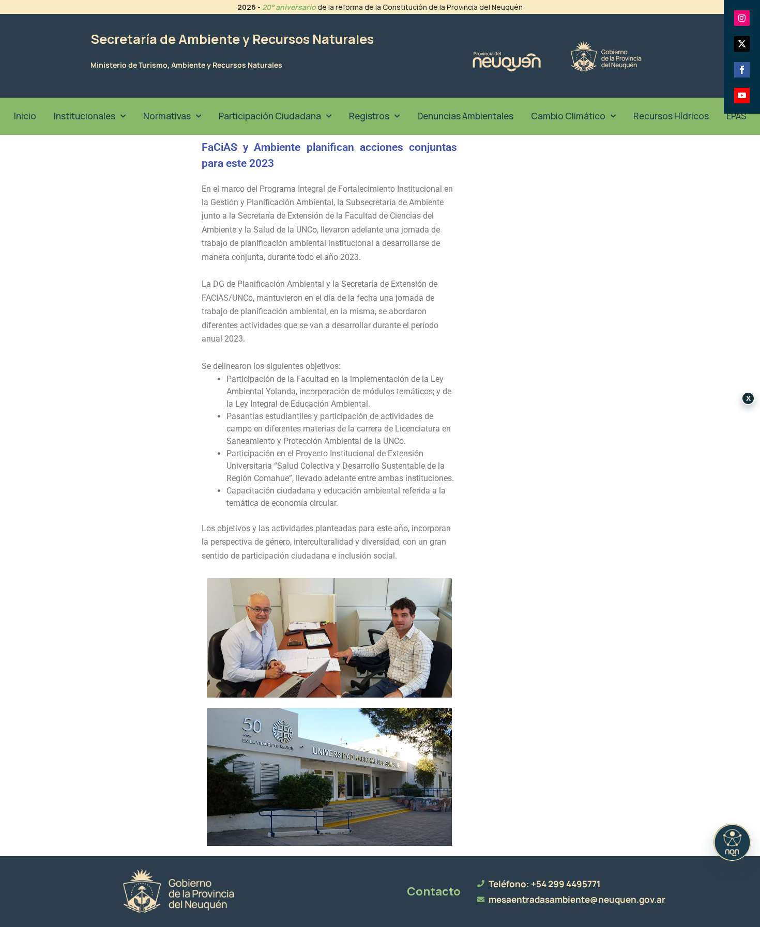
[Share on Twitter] (742, 44)
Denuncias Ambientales (465, 116)
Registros (369, 116)
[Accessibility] (732, 842)
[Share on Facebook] (742, 70)
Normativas (167, 116)
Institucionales (84, 116)
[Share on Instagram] (742, 18)
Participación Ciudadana (270, 116)
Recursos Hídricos (671, 116)
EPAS (736, 116)
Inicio (25, 116)
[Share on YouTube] (742, 95)
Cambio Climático (568, 116)
